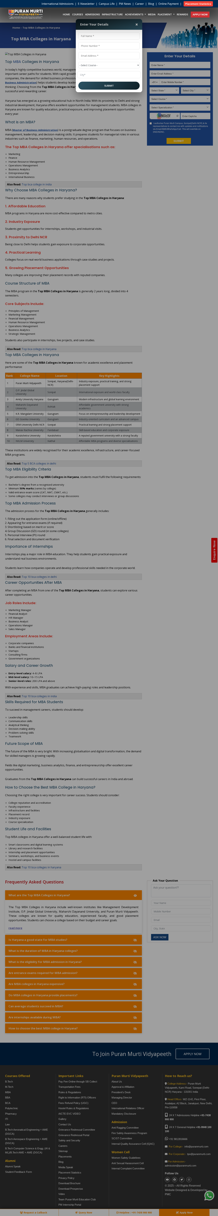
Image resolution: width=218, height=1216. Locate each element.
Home (66, 14)
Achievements (134, 14)
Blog (151, 4)
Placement (165, 14)
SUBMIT (109, 85)
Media (151, 14)
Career (140, 4)
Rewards (182, 14)
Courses (77, 14)
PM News (125, 4)
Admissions (92, 14)
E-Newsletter (86, 4)
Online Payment (168, 4)
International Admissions (58, 4)
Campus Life (107, 4)
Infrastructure (112, 14)
